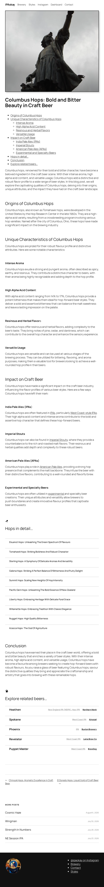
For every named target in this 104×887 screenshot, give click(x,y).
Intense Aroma (24, 123)
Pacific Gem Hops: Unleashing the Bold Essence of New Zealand (42, 590)
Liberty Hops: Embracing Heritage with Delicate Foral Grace (39, 599)
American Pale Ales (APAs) (31, 149)
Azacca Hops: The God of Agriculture (28, 628)
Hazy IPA (76, 709)
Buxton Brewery (89, 729)
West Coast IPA (79, 719)
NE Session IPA (14, 838)
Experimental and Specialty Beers (36, 153)
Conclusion (17, 160)
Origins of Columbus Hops (26, 115)
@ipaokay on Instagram (85, 860)
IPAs (52, 413)
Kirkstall (93, 719)
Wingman (11, 821)
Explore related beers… (24, 164)
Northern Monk (90, 709)
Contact (76, 868)
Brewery (75, 864)
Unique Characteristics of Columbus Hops (36, 119)
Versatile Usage (25, 134)
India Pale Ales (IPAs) (28, 141)
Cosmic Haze (13, 812)
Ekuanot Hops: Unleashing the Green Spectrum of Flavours (39, 542)
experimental (56, 494)
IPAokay (10, 4)
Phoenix (14, 729)
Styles (74, 871)
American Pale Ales (51, 467)
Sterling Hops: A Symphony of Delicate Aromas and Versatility (41, 561)
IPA (77, 729)
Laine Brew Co (90, 739)
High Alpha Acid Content (31, 126)
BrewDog (92, 749)
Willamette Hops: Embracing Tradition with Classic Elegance (40, 609)
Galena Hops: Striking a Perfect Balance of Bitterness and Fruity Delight (46, 571)
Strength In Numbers (18, 829)
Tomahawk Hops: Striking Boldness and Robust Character (39, 552)
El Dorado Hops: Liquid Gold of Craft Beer (78, 780)
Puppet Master (18, 749)
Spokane (15, 719)
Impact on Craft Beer (23, 138)
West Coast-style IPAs (83, 413)
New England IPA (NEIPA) (59, 709)
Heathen (15, 709)
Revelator (15, 739)
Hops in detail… (19, 156)
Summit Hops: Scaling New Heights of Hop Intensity (36, 580)
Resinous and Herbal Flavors (33, 130)
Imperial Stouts (25, 145)
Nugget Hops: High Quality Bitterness (28, 618)
